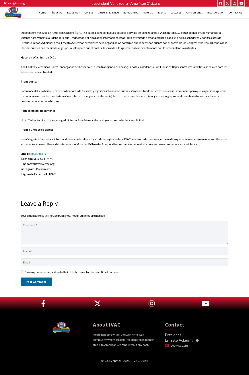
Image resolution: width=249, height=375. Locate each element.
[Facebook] (220, 3)
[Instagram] (234, 3)
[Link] (43, 304)
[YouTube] (241, 3)
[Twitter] (227, 3)
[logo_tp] (13, 12)
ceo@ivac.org (37, 153)
